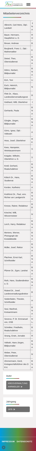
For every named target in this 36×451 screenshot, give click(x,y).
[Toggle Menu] (28, 4)
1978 (10, 409)
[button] (3, 447)
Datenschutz (24, 441)
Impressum (8, 441)
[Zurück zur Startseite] (14, 4)
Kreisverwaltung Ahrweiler (18, 385)
